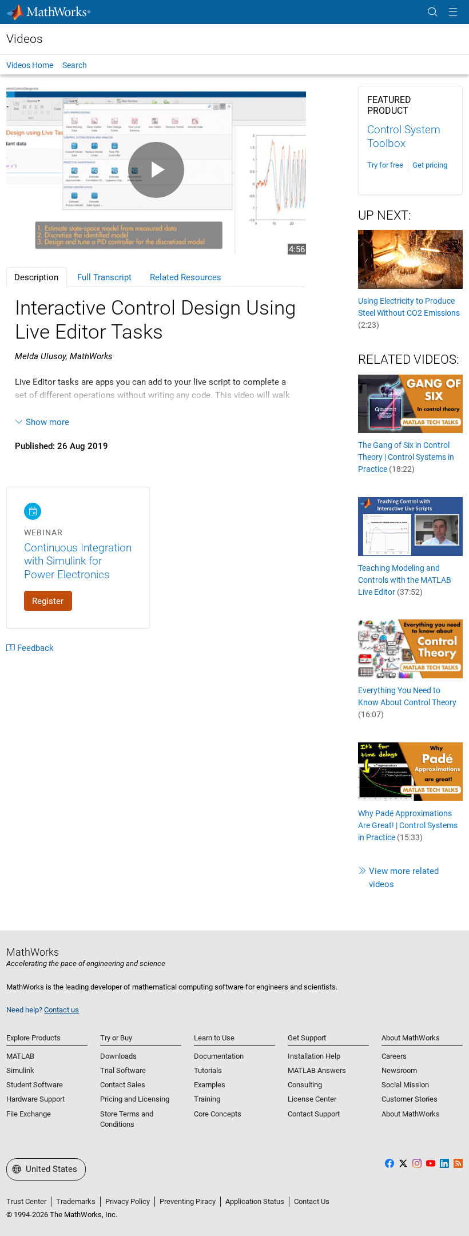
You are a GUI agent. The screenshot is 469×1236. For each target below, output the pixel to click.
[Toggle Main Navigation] (453, 12)
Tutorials (208, 1070)
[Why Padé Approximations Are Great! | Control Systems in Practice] (410, 771)
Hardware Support (35, 1099)
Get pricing (429, 165)
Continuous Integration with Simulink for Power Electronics (78, 561)
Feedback (35, 648)
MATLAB (20, 1056)
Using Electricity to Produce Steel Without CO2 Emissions (409, 312)
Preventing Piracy (188, 1201)
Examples (209, 1084)
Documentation (219, 1056)
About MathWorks (410, 1114)
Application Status (254, 1201)
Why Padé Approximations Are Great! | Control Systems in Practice (408, 825)
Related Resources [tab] (185, 277)
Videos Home (29, 65)
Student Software (34, 1084)
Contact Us (311, 1201)
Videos (24, 39)
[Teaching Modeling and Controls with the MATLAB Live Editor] (410, 525)
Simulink (20, 1070)
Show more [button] (47, 422)
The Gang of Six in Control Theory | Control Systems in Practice (406, 457)
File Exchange (28, 1114)
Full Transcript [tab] (104, 277)
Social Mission (405, 1084)
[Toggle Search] (432, 12)
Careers (394, 1056)
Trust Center (26, 1201)
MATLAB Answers (317, 1070)
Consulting (305, 1084)
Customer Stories (409, 1099)
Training (207, 1099)
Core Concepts (217, 1114)
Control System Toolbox (403, 136)
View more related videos (404, 877)
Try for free (385, 165)
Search (74, 65)
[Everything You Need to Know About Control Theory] (410, 648)
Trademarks (76, 1201)
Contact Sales (122, 1084)
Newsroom (399, 1070)
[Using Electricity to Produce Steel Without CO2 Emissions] (410, 258)
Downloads (118, 1056)
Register (47, 601)
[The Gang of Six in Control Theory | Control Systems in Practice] (410, 403)
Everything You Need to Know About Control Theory (407, 702)
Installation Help (314, 1056)
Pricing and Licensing (134, 1099)
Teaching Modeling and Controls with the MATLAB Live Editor (404, 580)
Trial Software (123, 1070)
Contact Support (314, 1114)
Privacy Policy (127, 1201)
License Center (312, 1099)
